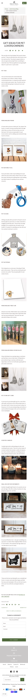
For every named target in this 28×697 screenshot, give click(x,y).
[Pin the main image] (15, 50)
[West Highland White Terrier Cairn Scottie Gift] (14, 572)
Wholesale (22, 664)
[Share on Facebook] (10, 50)
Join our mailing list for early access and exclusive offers (14, 676)
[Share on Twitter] (12, 50)
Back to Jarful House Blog (14, 611)
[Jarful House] (14, 3)
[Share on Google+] (19, 50)
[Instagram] (14, 671)
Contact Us (16, 664)
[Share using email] (22, 50)
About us (10, 664)
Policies (12, 666)
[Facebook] (11, 671)
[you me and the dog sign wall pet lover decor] (14, 517)
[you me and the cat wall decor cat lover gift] (14, 536)
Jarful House (7, 684)
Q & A (16, 666)
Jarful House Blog (13, 9)
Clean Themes (18, 684)
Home (6, 9)
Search (4, 664)
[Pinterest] (17, 671)
